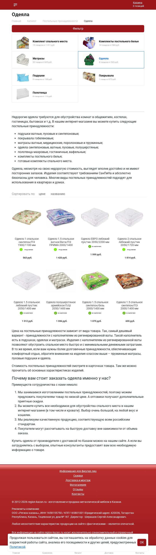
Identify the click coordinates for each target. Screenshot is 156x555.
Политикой (17, 547)
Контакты (78, 493)
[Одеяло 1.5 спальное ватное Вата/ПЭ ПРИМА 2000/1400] (61, 217)
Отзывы (78, 489)
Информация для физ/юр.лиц (78, 471)
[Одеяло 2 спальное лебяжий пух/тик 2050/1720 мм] (129, 217)
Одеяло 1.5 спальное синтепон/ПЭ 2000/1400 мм (129, 305)
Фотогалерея (78, 484)
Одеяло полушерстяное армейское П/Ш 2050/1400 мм (61, 305)
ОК (142, 542)
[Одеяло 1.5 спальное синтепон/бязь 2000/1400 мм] (95, 281)
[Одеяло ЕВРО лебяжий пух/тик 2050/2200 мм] (95, 217)
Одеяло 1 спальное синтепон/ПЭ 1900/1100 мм (27, 242)
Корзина (137, 2)
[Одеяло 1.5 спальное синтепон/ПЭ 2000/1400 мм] (129, 281)
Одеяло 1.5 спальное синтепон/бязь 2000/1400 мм (95, 305)
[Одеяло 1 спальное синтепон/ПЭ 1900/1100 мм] (26, 217)
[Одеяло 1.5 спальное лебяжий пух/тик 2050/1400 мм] (26, 281)
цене (42, 194)
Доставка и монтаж (78, 480)
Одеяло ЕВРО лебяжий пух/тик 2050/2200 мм (95, 240)
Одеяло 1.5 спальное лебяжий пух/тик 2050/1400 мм (27, 305)
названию (58, 194)
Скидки (78, 475)
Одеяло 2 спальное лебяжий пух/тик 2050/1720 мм (129, 242)
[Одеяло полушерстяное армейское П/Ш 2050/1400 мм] (61, 281)
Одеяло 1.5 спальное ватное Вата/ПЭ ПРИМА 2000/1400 (61, 242)
